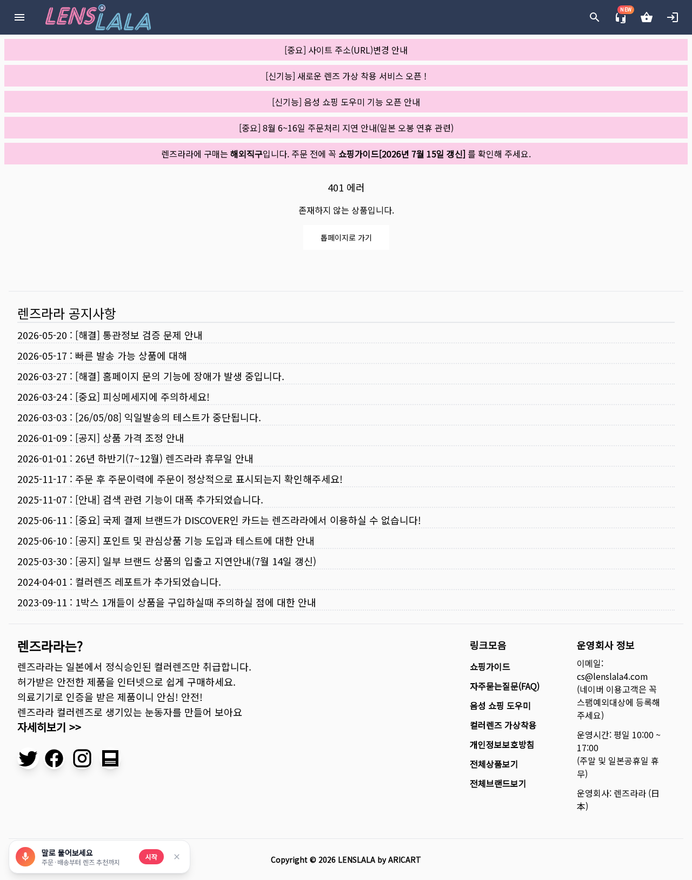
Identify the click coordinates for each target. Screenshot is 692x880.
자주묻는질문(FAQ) (505, 685)
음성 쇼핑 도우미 (500, 705)
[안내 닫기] (176, 856)
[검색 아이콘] (595, 17)
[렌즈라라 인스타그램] (82, 758)
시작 (151, 856)
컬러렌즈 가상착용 (503, 724)
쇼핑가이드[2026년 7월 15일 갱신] (401, 153)
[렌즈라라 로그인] (673, 17)
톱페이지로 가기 (346, 237)
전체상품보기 (494, 763)
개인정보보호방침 (502, 744)
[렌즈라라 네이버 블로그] (110, 758)
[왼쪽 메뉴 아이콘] (19, 17)
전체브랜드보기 (498, 783)
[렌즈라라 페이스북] (54, 758)
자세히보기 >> (49, 727)
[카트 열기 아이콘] (647, 17)
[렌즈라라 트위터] (28, 758)
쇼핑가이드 (490, 666)
